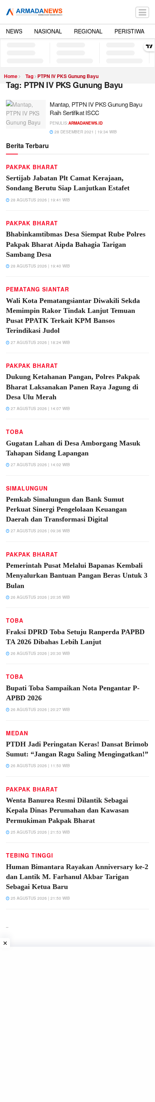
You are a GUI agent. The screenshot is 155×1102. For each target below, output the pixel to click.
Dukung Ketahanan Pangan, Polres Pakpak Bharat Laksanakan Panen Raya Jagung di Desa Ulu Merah (73, 387)
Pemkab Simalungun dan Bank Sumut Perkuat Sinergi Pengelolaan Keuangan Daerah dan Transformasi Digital (66, 509)
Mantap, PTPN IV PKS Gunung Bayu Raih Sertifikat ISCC (96, 108)
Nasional (48, 31)
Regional (88, 31)
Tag (29, 76)
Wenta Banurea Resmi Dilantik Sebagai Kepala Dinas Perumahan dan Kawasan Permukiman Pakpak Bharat (67, 810)
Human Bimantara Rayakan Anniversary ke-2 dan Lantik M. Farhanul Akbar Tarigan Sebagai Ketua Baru (77, 877)
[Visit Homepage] (34, 12)
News (14, 31)
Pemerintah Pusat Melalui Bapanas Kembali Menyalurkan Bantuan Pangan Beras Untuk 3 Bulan (76, 575)
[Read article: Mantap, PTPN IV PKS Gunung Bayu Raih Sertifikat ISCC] (26, 114)
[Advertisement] (77, 1024)
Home (10, 76)
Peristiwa (129, 31)
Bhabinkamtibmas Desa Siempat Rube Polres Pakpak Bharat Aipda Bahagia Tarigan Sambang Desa (75, 244)
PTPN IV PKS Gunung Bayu (68, 76)
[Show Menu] (142, 12)
